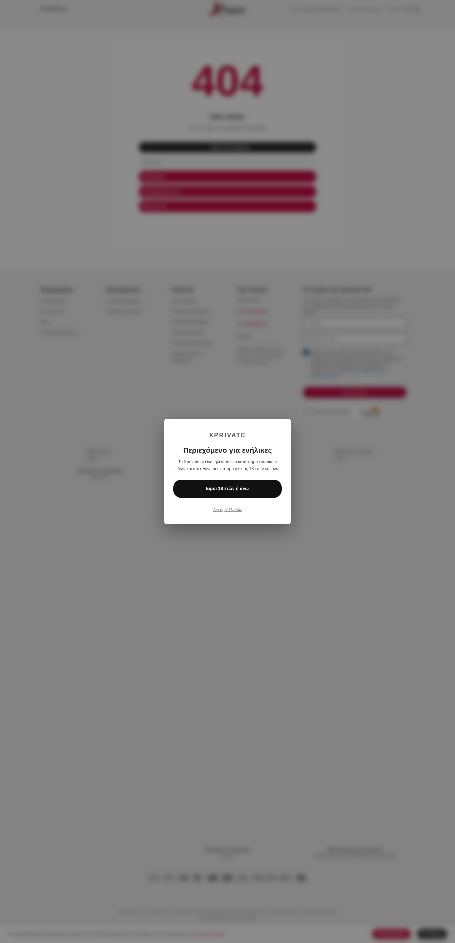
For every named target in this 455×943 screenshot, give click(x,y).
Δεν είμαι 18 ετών (227, 510)
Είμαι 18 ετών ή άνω (227, 488)
